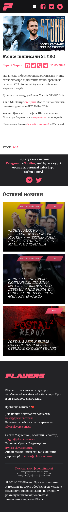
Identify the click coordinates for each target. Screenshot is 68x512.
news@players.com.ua (19, 418)
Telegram (13, 163)
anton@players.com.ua (38, 456)
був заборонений (38, 124)
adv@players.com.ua (18, 426)
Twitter (29, 163)
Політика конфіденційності (34, 468)
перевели (39, 117)
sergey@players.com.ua (20, 439)
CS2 (15, 147)
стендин (30, 102)
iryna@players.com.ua (19, 447)
